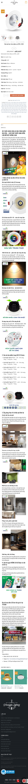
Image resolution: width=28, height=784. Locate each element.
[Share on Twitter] (13, 117)
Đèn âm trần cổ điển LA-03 (6, 686)
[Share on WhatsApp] (8, 117)
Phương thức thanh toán (6, 741)
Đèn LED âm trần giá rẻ (10, 112)
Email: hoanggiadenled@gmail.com (8, 731)
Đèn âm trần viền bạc (16, 108)
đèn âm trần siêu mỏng (21, 105)
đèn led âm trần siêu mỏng (20, 112)
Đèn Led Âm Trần (20, 42)
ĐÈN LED (13, 42)
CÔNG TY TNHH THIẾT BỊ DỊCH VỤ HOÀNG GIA (10, 717)
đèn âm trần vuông (19, 109)
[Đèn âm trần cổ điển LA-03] (7, 677)
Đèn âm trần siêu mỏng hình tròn (8, 106)
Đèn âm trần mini (12, 105)
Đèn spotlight (14, 113)
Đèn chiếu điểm (10, 110)
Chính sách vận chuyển (6, 743)
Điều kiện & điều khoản (5, 750)
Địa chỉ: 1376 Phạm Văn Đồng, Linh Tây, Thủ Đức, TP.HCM (12, 727)
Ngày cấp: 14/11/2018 (5, 722)
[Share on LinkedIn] (20, 117)
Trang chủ (6, 42)
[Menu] (2, 2)
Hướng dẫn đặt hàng (5, 739)
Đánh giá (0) (3, 127)
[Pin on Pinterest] (18, 117)
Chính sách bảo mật (5, 748)
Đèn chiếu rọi (17, 110)
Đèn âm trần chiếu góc (18, 102)
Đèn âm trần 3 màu (9, 102)
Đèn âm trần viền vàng (10, 109)
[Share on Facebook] (10, 117)
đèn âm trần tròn (8, 108)
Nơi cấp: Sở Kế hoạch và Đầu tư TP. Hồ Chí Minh (10, 724)
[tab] (14, 125)
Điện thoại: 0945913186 (6, 729)
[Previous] (3, 20)
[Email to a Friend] (15, 117)
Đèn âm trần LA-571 (19, 686)
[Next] (25, 20)
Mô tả (2, 125)
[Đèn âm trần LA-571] (21, 677)
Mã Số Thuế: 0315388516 (6, 720)
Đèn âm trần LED (5, 105)
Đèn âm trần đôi (11, 103)
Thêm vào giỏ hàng (17, 95)
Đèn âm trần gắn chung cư (20, 103)
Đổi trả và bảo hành (5, 746)
